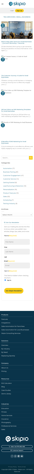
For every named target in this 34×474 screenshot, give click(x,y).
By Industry (5, 349)
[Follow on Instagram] (15, 456)
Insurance (5, 419)
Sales (5, 196)
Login (12, 10)
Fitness (4, 412)
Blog (3, 387)
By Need (4, 352)
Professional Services (8, 426)
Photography (6, 422)
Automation (7, 168)
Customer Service (9, 179)
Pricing (3, 371)
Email (9, 261)
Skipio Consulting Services (10, 333)
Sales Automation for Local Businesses (15, 330)
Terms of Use (22, 466)
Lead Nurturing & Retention (13, 186)
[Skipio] (17, 4)
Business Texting (9, 172)
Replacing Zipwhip (8, 356)
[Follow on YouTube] (21, 456)
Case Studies (6, 390)
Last (5, 257)
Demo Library (6, 394)
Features (4, 319)
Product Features (9, 193)
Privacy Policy (12, 466)
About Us (4, 368)
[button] (2, 4)
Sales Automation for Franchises (13, 326)
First (5, 247)
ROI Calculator (6, 383)
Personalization (8, 189)
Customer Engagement (12, 175)
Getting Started (9, 182)
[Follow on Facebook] (12, 456)
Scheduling (7, 200)
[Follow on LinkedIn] (18, 456)
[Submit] (31, 158)
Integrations (5, 323)
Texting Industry (9, 203)
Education (5, 408)
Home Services (6, 415)
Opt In (9, 280)
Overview (4, 345)
